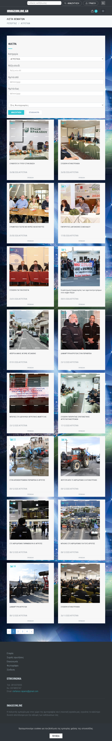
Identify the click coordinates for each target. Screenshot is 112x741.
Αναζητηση (16, 112)
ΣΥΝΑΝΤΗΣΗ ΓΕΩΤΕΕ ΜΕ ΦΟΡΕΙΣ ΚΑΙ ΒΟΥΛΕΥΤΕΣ (27, 227)
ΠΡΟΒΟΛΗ (30, 178)
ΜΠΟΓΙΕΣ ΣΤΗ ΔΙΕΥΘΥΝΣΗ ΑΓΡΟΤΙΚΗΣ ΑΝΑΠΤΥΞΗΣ (28, 417)
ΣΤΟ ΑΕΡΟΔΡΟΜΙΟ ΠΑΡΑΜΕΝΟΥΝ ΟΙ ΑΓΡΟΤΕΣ (26, 543)
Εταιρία (10, 653)
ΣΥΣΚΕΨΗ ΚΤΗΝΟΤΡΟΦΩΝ (70, 163)
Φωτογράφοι (12, 665)
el (103, 3)
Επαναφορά (34, 112)
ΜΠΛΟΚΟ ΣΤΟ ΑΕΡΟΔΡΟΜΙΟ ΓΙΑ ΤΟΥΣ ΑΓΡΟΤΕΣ (78, 543)
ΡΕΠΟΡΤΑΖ (12, 23)
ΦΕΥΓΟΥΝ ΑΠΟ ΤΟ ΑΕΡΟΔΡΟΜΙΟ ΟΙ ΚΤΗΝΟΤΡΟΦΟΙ (79, 480)
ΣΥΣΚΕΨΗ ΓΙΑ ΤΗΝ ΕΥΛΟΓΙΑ (19, 290)
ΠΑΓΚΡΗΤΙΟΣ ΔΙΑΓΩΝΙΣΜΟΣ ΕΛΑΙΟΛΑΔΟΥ (75, 227)
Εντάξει (56, 736)
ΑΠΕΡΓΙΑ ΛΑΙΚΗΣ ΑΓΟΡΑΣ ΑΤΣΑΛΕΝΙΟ (23, 353)
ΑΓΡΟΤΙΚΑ (25, 23)
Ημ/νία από (13, 77)
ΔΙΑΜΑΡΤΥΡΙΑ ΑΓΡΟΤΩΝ (18, 607)
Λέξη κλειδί (14, 65)
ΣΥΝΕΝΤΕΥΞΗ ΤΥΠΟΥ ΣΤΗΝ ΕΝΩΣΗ (22, 163)
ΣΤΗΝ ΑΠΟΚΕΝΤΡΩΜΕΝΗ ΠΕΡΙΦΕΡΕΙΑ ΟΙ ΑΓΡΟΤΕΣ (27, 480)
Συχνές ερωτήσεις (15, 657)
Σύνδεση (11, 669)
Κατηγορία (13, 54)
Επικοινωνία (12, 661)
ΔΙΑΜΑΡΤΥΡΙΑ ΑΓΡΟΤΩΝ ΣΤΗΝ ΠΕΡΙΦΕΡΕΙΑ (76, 353)
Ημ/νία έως (13, 88)
